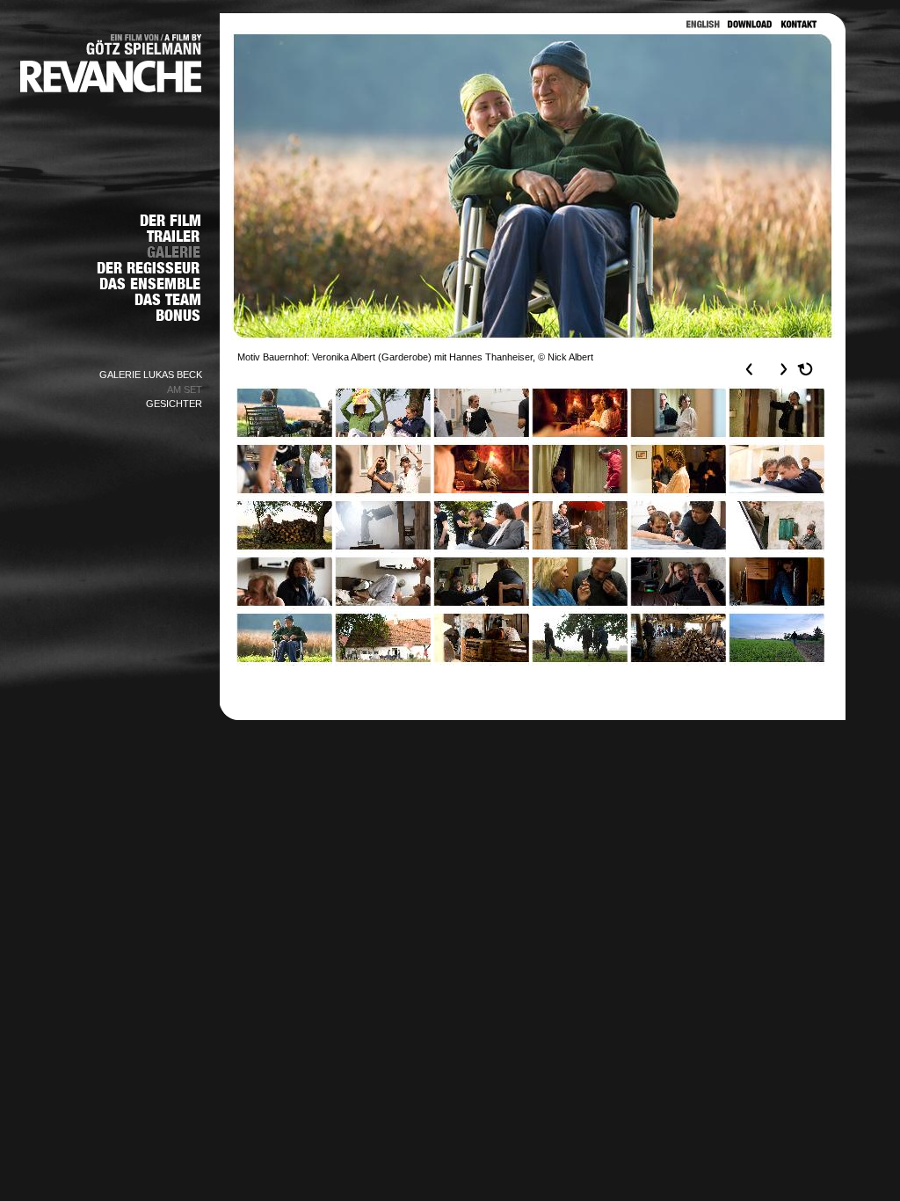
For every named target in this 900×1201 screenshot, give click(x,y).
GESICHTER (174, 403)
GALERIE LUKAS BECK (150, 374)
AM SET (184, 389)
